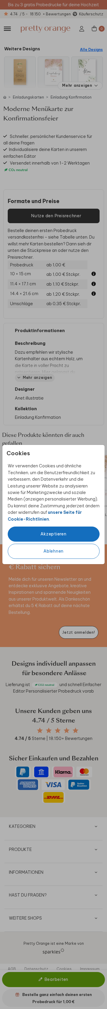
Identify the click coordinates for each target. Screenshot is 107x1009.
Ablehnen (53, 551)
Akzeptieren (53, 534)
